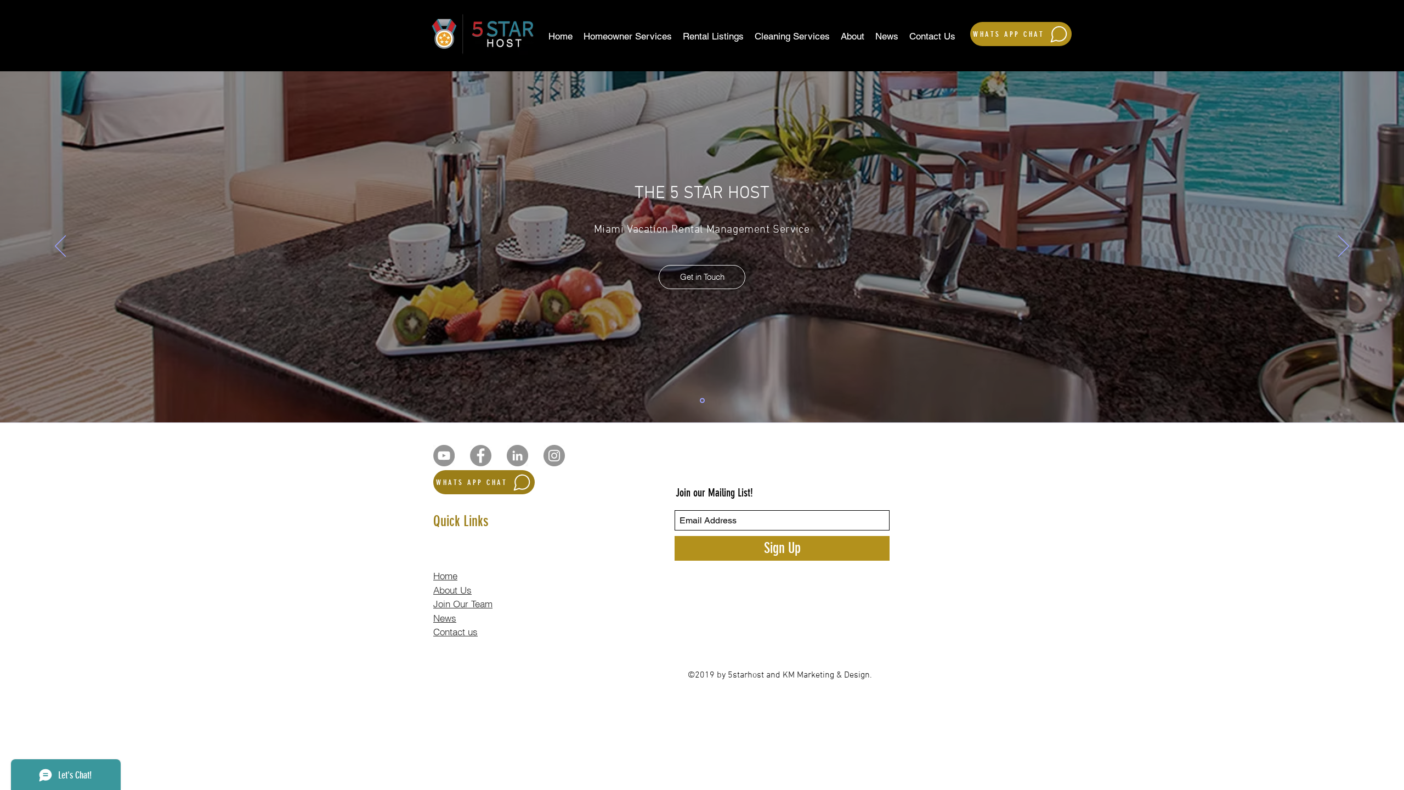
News (444, 618)
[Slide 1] (702, 400)
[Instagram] (554, 455)
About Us (452, 590)
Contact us (455, 631)
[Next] (1343, 246)
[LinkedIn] (517, 455)
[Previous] (60, 246)
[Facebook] (480, 455)
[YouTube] (444, 455)
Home (445, 576)
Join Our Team (462, 604)
